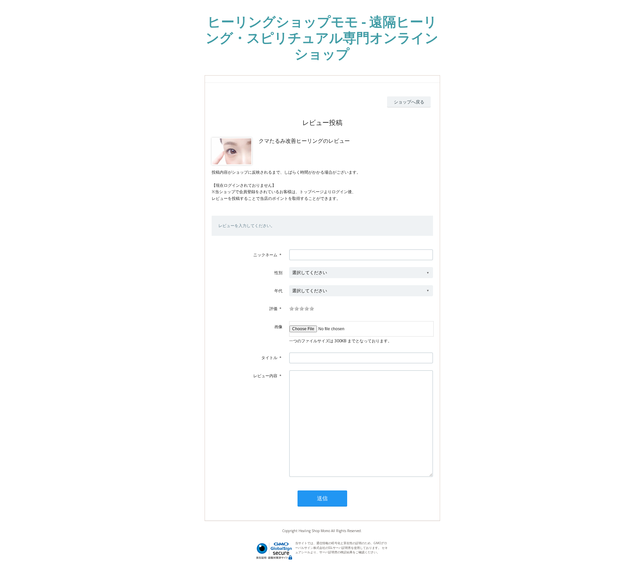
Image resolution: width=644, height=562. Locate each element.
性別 (278, 272)
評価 (273, 308)
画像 (278, 327)
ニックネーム (265, 255)
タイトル (269, 357)
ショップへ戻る (409, 102)
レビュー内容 (265, 376)
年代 (278, 291)
